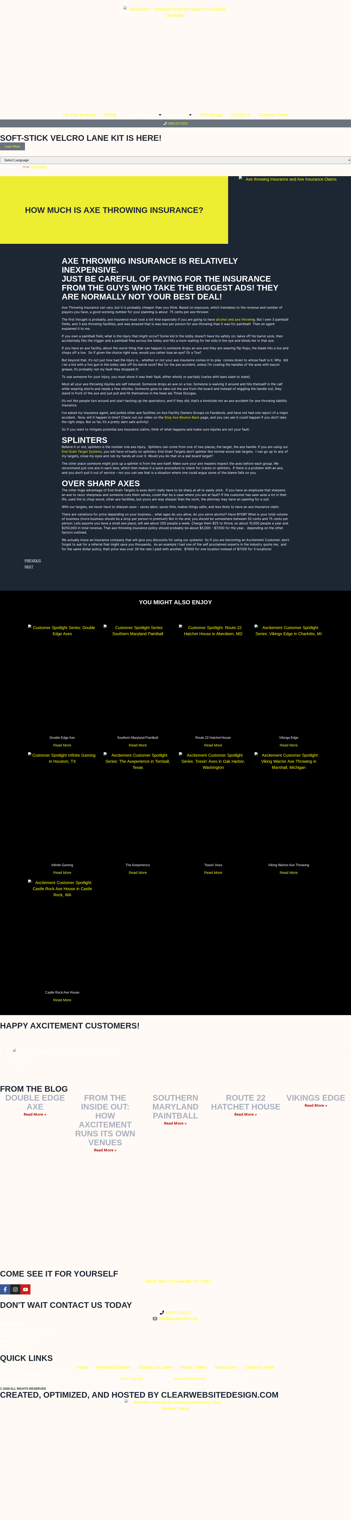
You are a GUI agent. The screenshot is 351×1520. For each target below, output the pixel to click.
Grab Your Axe (132, 1379)
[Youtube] (25, 1289)
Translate (38, 167)
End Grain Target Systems (82, 451)
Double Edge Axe (62, 737)
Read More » (35, 1114)
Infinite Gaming (62, 865)
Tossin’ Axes (213, 865)
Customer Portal (273, 115)
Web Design (211, 115)
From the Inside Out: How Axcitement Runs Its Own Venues (105, 1120)
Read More (62, 745)
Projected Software (113, 1367)
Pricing (110, 115)
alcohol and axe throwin (234, 319)
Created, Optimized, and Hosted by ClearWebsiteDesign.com (139, 1394)
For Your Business (79, 115)
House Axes (226, 1367)
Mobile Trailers (194, 1367)
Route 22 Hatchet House (213, 737)
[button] (4, 1053)
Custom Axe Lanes (156, 1367)
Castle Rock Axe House (62, 992)
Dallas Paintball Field (190, 1379)
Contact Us (241, 115)
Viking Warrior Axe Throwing (288, 865)
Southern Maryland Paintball (137, 737)
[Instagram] (15, 1289)
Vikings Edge (288, 737)
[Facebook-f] (5, 1289)
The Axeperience (138, 865)
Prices (82, 1367)
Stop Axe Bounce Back (181, 417)
